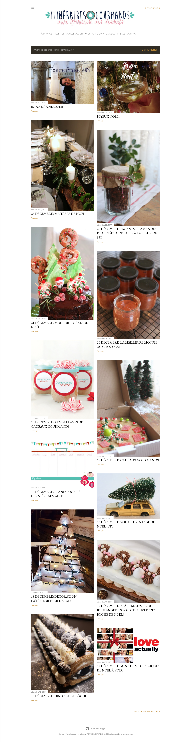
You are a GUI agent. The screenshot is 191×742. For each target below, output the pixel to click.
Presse (121, 34)
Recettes (59, 34)
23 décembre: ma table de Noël (58, 213)
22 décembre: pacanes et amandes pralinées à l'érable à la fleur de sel (127, 233)
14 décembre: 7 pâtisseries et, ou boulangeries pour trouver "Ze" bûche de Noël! (126, 610)
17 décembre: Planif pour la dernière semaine (56, 493)
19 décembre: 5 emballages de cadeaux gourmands (57, 424)
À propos (46, 34)
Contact (132, 34)
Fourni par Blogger (97, 729)
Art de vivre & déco (103, 34)
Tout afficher (148, 50)
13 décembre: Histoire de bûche (59, 696)
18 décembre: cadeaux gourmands (128, 460)
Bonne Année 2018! (47, 106)
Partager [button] (34, 111)
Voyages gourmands (78, 34)
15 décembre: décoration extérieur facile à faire (54, 598)
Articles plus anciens (147, 711)
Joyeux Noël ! (108, 116)
